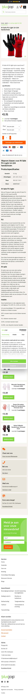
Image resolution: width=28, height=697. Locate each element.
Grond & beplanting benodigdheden (20, 592)
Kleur (4, 129)
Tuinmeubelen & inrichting (19, 606)
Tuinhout (3, 604)
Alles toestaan (14, 361)
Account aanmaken (6, 630)
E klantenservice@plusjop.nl (9, 658)
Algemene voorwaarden (7, 689)
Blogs (2, 581)
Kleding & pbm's (5, 596)
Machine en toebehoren (18, 597)
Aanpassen (13, 365)
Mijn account (4, 633)
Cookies (3, 693)
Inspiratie (4, 565)
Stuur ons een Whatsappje (9, 456)
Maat (4, 126)
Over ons (3, 568)
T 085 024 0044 (6, 655)
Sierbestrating (5, 601)
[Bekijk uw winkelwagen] (20, 7)
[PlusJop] (8, 7)
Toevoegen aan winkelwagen (14, 142)
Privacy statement (18, 689)
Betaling (3, 571)
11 (16, 180)
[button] (14, 1)
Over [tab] (23, 334)
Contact (3, 636)
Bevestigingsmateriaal (7, 591)
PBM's (6, 23)
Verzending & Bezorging (8, 575)
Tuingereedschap (19, 601)
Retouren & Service (6, 578)
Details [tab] (14, 334)
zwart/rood (16, 184)
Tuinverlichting (5, 610)
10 (14, 180)
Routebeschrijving (6, 668)
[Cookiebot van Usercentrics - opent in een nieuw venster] (19, 330)
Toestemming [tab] (5, 334)
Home (2, 23)
